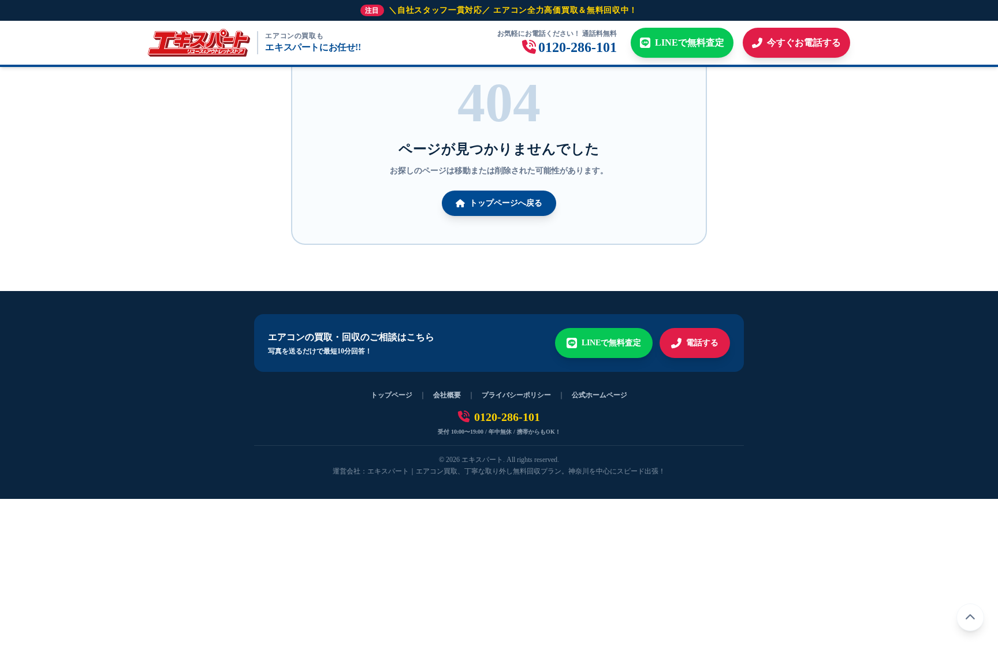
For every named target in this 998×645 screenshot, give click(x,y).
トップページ (391, 395)
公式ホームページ (599, 395)
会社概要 (447, 395)
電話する (702, 342)
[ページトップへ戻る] (970, 617)
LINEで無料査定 (611, 342)
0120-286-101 (507, 417)
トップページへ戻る (506, 203)
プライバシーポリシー (516, 395)
